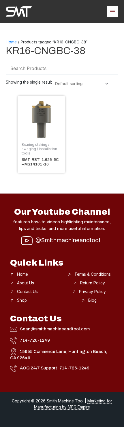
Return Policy (92, 283)
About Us (25, 283)
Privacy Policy (92, 291)
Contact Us (27, 291)
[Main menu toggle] (112, 11)
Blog (92, 300)
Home (11, 42)
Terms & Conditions (92, 274)
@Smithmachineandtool (67, 240)
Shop (22, 300)
